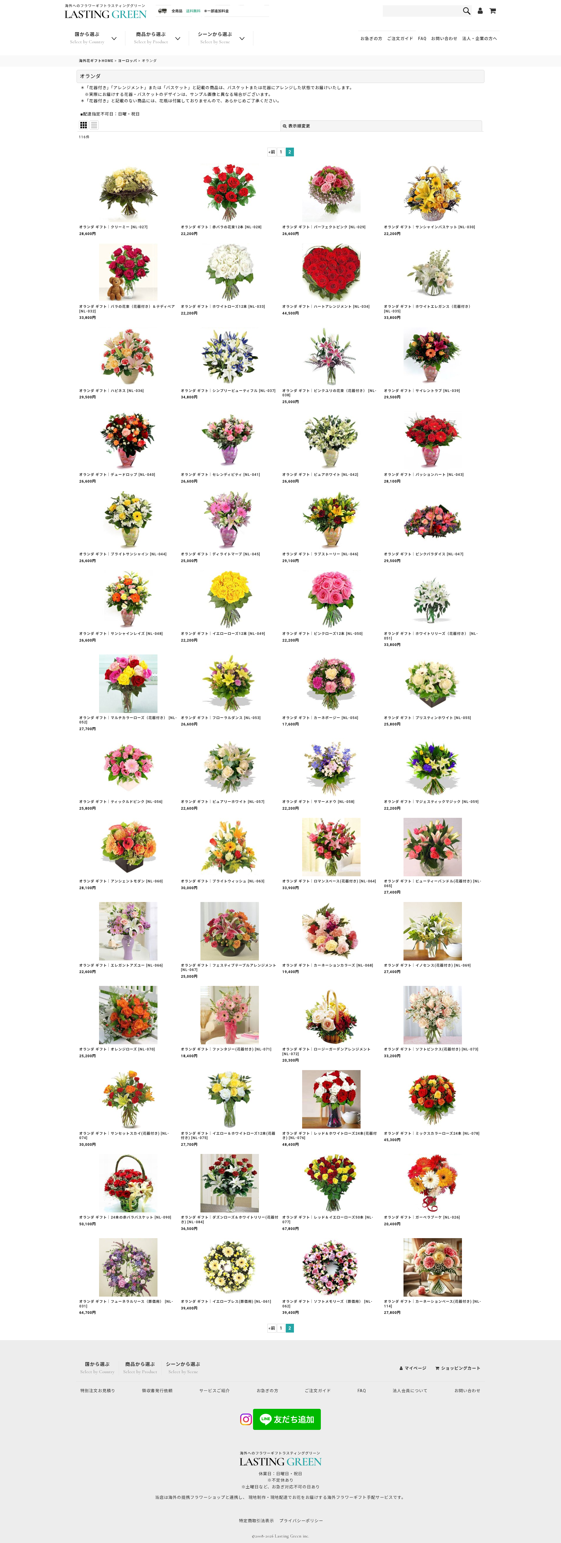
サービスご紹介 (214, 1390)
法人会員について (410, 1390)
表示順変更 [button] (299, 126)
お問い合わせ (444, 38)
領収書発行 (157, 1390)
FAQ (422, 38)
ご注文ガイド (400, 38)
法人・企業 (479, 38)
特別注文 (97, 1390)
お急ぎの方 (371, 38)
